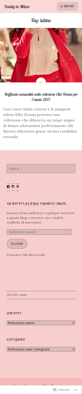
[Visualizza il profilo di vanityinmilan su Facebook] (8, 186)
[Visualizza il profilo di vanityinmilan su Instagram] (13, 186)
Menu (69, 6)
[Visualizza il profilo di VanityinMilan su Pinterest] (17, 186)
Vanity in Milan (17, 6)
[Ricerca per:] (41, 169)
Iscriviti (17, 243)
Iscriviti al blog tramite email (36, 204)
